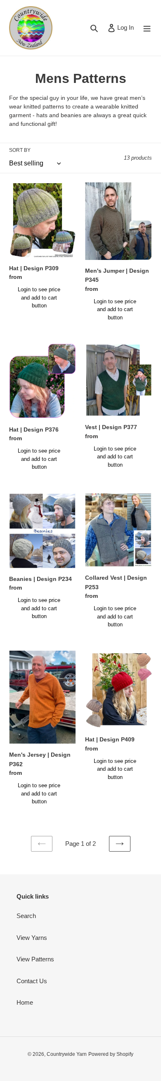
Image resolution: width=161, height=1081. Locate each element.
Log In (125, 27)
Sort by (20, 150)
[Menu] (147, 28)
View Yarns (32, 937)
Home (25, 1002)
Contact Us (32, 980)
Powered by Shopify (110, 1054)
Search (26, 915)
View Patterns (35, 959)
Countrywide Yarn (67, 1054)
